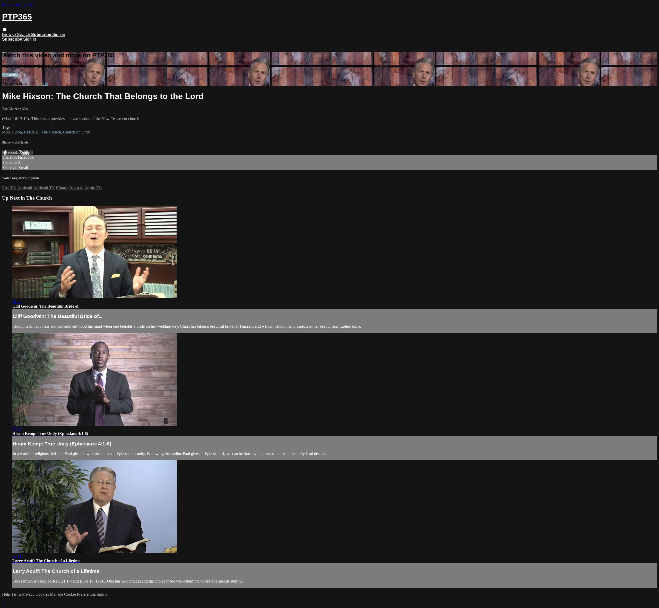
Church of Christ (76, 132)
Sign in (58, 34)
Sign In (29, 39)
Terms (16, 594)
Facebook (10, 152)
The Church (11, 109)
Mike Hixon (12, 132)
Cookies (43, 594)
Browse (9, 34)
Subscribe (10, 75)
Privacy (29, 594)
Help (6, 594)
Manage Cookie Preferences (73, 594)
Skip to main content (19, 4)
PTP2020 (31, 132)
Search (24, 34)
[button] (4, 29)
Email (28, 152)
